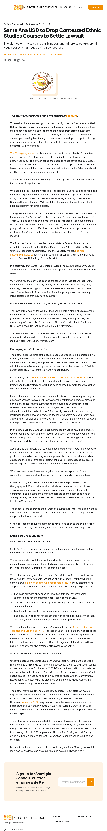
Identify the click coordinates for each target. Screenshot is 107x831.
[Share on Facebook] (9, 60)
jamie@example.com (73, 781)
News (43, 54)
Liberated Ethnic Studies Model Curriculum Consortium (58, 377)
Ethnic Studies (54, 54)
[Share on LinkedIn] (14, 60)
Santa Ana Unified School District (21, 54)
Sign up (56, 816)
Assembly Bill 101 (30, 702)
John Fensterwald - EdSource (21, 24)
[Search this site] (61, 7)
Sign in (82, 7)
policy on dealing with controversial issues (48, 582)
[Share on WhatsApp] (23, 60)
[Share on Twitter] (5, 60)
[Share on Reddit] (18, 60)
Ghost (20, 830)
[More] (5, 7)
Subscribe (96, 7)
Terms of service (61, 821)
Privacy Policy (85, 816)
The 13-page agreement (23, 153)
